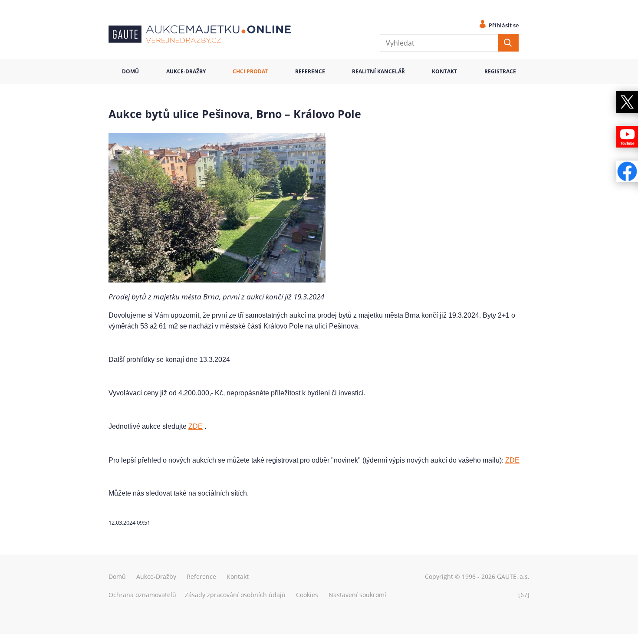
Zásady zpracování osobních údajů (235, 595)
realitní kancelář (378, 71)
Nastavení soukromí (357, 595)
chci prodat (250, 71)
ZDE (195, 426)
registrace (500, 71)
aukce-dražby (186, 71)
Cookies (307, 595)
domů (130, 71)
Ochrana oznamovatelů (142, 595)
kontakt (444, 71)
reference (310, 71)
